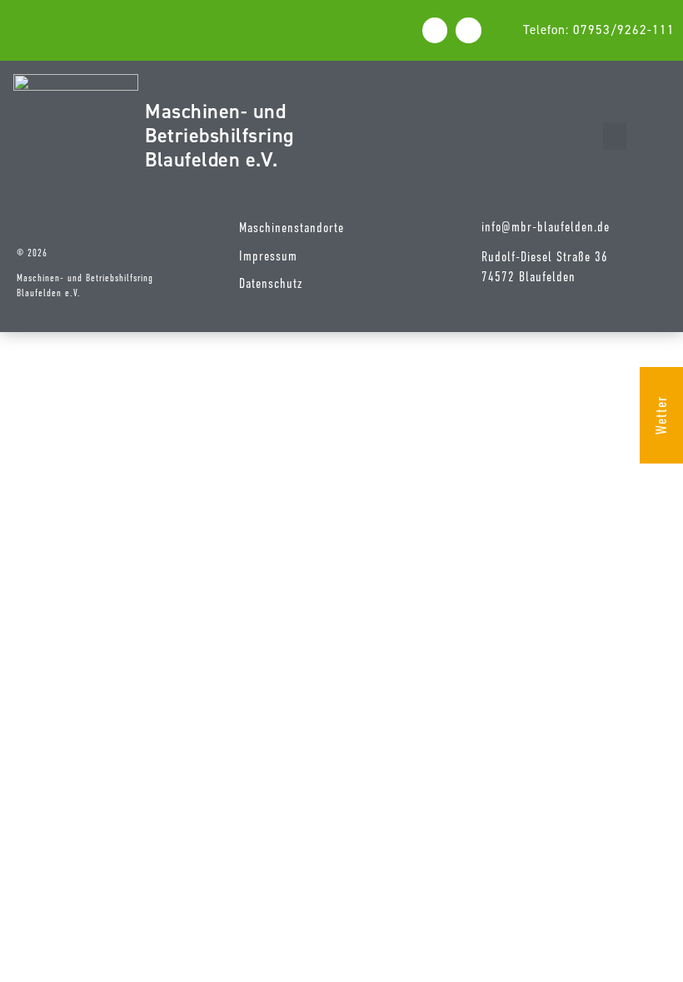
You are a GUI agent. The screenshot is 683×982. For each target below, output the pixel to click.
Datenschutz (270, 283)
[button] (614, 136)
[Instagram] (468, 30)
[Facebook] (435, 30)
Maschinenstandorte (291, 228)
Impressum (268, 256)
